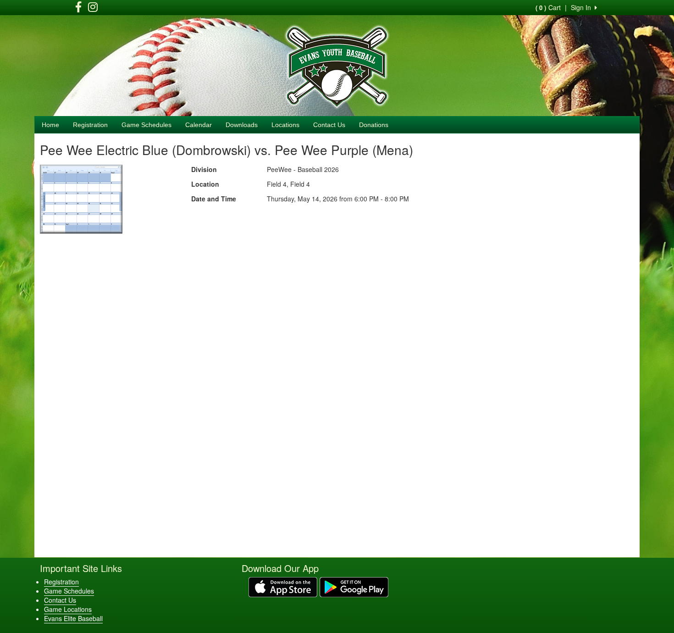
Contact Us (329, 124)
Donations (373, 124)
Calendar (198, 124)
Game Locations (68, 609)
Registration (90, 124)
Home (50, 124)
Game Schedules (146, 124)
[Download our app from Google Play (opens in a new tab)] (354, 586)
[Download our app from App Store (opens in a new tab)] (283, 586)
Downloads (242, 124)
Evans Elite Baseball (73, 618)
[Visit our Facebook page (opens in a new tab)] (78, 8)
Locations (285, 124)
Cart (548, 7)
